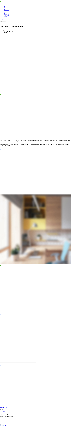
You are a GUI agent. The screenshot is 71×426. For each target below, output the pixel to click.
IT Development (6, 17)
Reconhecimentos (6, 10)
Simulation (5, 16)
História (5, 7)
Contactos (3, 18)
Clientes (5, 9)
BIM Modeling (6, 13)
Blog (2, 19)
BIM (4, 6)
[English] (1, 425)
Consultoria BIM (6, 14)
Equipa (5, 8)
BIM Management (6, 12)
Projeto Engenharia (7, 15)
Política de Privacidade (3, 407)
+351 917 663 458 (3, 411)
